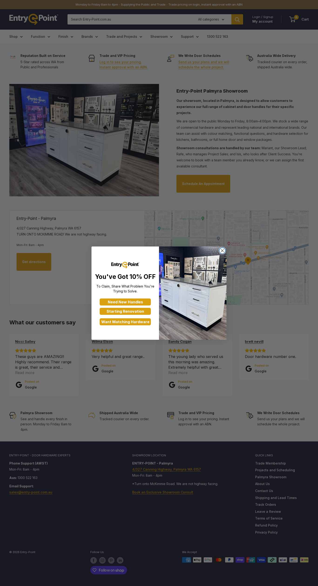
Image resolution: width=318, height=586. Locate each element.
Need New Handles (125, 302)
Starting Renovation (125, 311)
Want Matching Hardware (125, 321)
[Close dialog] (222, 251)
